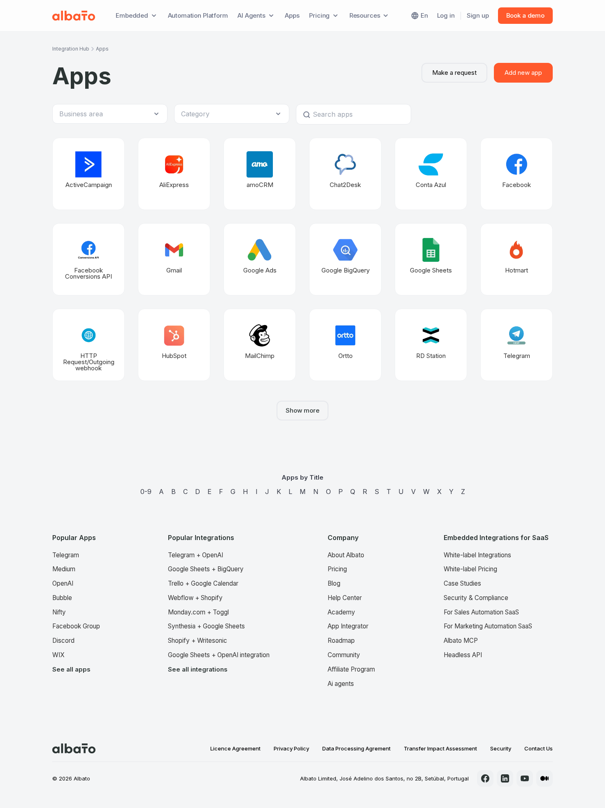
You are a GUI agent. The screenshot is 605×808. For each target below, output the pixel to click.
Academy (341, 612)
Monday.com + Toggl (198, 612)
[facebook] (485, 778)
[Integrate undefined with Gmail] (174, 259)
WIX (58, 655)
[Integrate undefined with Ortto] (345, 345)
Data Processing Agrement (356, 748)
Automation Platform (198, 15)
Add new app (523, 72)
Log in (446, 15)
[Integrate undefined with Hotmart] (516, 259)
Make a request (454, 72)
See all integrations (198, 669)
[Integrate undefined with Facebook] (516, 174)
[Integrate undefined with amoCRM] (260, 174)
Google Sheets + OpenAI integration (219, 655)
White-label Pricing (470, 569)
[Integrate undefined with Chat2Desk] (345, 174)
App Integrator (348, 626)
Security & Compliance (476, 598)
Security (500, 748)
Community (344, 655)
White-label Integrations (477, 555)
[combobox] (105, 114)
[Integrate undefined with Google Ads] (260, 259)
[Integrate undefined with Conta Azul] (431, 174)
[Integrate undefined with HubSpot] (174, 345)
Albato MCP (461, 640)
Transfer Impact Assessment (440, 748)
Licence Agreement (235, 748)
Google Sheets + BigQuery (206, 569)
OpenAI (62, 583)
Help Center (345, 598)
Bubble (62, 598)
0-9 (145, 491)
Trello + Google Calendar (203, 583)
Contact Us (538, 748)
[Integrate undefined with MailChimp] (260, 345)
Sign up (478, 15)
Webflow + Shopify (195, 598)
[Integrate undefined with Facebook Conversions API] (88, 259)
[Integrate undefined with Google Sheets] (431, 259)
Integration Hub (70, 49)
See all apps (71, 669)
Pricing (337, 569)
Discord (63, 640)
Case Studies (462, 583)
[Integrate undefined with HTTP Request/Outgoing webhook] (88, 345)
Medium (63, 569)
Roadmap (341, 640)
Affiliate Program (351, 669)
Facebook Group (76, 626)
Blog (334, 583)
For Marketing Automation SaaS (488, 626)
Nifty (59, 612)
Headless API (463, 655)
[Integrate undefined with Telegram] (516, 345)
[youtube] (525, 778)
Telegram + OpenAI (195, 555)
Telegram (65, 555)
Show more (302, 410)
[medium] (544, 778)
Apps (292, 15)
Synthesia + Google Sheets (206, 626)
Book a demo (525, 15)
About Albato (346, 555)
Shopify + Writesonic (197, 640)
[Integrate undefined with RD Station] (431, 345)
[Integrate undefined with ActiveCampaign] (88, 174)
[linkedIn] (505, 778)
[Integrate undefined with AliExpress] (174, 174)
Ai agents (341, 684)
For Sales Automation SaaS (481, 612)
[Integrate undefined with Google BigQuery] (345, 259)
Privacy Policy (291, 748)
